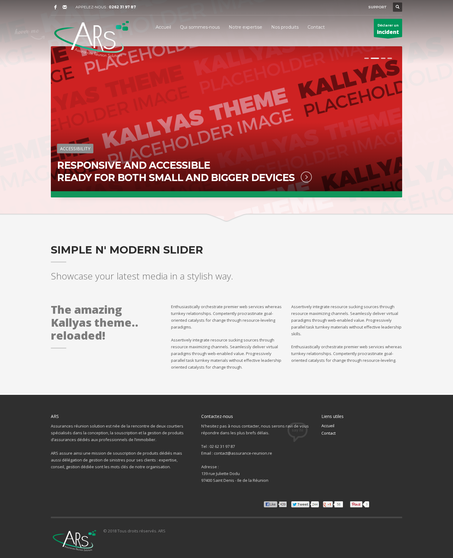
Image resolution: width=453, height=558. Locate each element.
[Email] (64, 7)
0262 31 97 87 (122, 7)
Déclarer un (388, 29)
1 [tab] (366, 58)
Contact (328, 433)
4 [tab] (389, 58)
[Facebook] (55, 7)
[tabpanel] (226, 121)
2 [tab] (375, 58)
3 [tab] (383, 58)
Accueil (327, 425)
